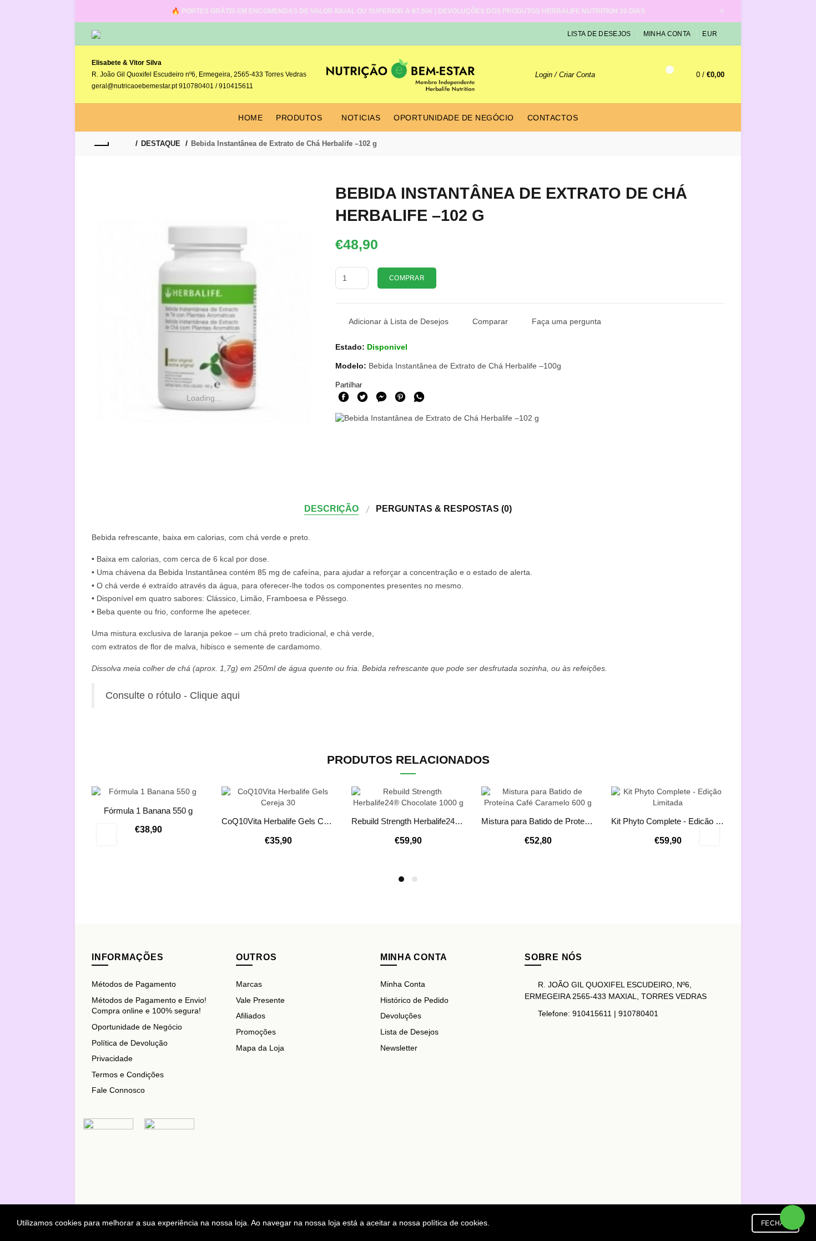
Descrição (331, 508)
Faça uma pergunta (566, 321)
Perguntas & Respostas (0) (444, 508)
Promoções (256, 1031)
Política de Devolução (130, 1042)
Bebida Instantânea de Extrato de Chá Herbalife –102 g (284, 143)
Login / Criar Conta (565, 74)
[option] (148, 817)
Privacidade (112, 1058)
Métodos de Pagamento (134, 984)
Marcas (249, 984)
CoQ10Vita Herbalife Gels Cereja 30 (278, 821)
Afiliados (250, 1015)
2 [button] (414, 879)
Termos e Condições (128, 1074)
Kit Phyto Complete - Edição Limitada (667, 821)
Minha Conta (667, 34)
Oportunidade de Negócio (137, 1026)
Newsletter (398, 1047)
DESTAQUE (160, 143)
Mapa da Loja (260, 1047)
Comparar (490, 321)
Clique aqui (215, 695)
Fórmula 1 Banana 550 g (148, 810)
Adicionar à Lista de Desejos (399, 321)
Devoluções (400, 1015)
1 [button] (401, 879)
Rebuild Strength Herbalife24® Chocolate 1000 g (408, 821)
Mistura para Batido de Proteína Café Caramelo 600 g (538, 821)
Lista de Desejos (599, 34)
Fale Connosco (118, 1090)
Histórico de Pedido (414, 1000)
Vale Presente (260, 1000)
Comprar (407, 278)
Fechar (775, 1223)
